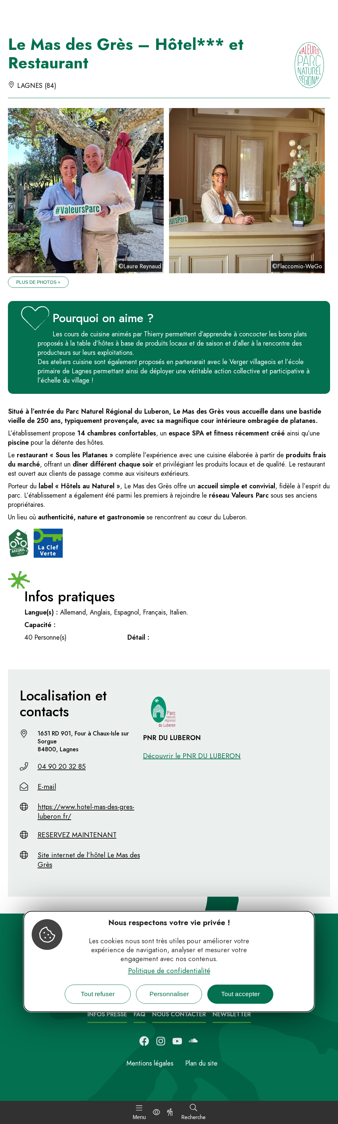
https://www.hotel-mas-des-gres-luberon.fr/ (86, 811)
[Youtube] (177, 1041)
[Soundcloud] (194, 1041)
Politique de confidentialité (169, 971)
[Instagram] (161, 1041)
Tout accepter (240, 994)
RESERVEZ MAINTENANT (77, 835)
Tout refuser (98, 994)
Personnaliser (169, 994)
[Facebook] (144, 1041)
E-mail (47, 787)
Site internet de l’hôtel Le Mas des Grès (89, 860)
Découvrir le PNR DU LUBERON (192, 756)
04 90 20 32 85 (62, 766)
